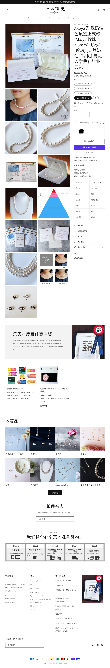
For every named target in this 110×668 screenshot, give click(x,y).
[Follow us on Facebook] (75, 258)
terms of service (10, 602)
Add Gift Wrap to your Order (91, 123)
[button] (7, 10)
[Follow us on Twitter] (78, 258)
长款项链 (34, 485)
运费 (89, 76)
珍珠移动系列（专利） (15, 454)
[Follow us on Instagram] (81, 258)
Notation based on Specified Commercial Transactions (15, 586)
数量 (75, 111)
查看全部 (55, 493)
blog (32, 606)
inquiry (32, 584)
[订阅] (72, 518)
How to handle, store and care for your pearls (40, 601)
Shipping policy (10, 591)
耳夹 (7, 485)
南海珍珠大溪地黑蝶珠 (90, 485)
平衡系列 (84, 454)
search (7, 581)
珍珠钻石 (34, 454)
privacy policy (10, 595)
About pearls (34, 588)
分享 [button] (78, 253)
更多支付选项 (89, 152)
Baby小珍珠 (60, 485)
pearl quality (34, 592)
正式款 (58, 454)
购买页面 (43, 406)
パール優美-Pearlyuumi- (52, 663)
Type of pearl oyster (37, 596)
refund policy (10, 598)
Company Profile (36, 581)
